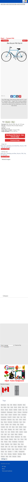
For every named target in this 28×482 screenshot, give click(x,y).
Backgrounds (21, 4)
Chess (15, 412)
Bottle (19, 407)
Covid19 (9, 417)
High (24, 429)
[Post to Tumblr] (17, 96)
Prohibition (14, 441)
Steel (24, 449)
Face (24, 422)
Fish (10, 424)
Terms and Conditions (7, 471)
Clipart (3, 38)
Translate (6, 347)
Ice (6, 432)
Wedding (20, 454)
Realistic (7, 444)
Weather (15, 454)
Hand (5, 429)
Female (6, 424)
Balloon (15, 405)
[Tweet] (14, 96)
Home (3, 4)
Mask (16, 434)
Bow (23, 407)
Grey (2, 429)
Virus (5, 454)
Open (2, 439)
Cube (18, 417)
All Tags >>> (4, 459)
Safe (6, 446)
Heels (20, 429)
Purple (2, 444)
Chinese (19, 412)
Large (25, 432)
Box (26, 407)
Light (5, 434)
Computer (24, 414)
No (21, 437)
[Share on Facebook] (11, 96)
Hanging (10, 429)
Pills (26, 439)
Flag (18, 424)
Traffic (16, 451)
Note (25, 437)
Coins (19, 414)
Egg (2, 422)
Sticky (2, 451)
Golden (20, 427)
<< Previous (4, 40)
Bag (8, 405)
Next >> (25, 40)
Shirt (12, 446)
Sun (6, 451)
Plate (10, 441)
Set (9, 446)
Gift (10, 427)
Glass (13, 427)
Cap (23, 409)
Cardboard (3, 412)
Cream (14, 417)
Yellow (19, 456)
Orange (6, 439)
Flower (21, 424)
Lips (9, 434)
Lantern (21, 432)
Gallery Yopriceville (11, 4)
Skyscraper (3, 449)
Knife (17, 432)
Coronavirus (3, 417)
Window (3, 456)
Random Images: (5, 384)
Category (4, 296)
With (10, 456)
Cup (21, 417)
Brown (6, 409)
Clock (2, 414)
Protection (20, 441)
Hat (13, 429)
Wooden (14, 456)
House (2, 432)
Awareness (3, 405)
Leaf (2, 434)
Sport (21, 449)
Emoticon (10, 422)
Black (5, 407)
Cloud (6, 414)
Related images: (6, 159)
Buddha (15, 409)
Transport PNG (10, 38)
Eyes (20, 422)
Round (2, 446)
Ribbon (15, 444)
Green (24, 427)
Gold (17, 427)
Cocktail (15, 414)
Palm (15, 439)
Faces (2, 424)
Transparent (21, 451)
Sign (16, 446)
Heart (17, 429)
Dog (14, 419)
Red (11, 444)
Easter (24, 419)
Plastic (5, 441)
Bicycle (8, 122)
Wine (7, 456)
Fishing (14, 424)
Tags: (3, 401)
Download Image (15, 140)
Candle (19, 409)
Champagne (9, 412)
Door (17, 419)
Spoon (16, 449)
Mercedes (3, 437)
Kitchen (13, 432)
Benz (24, 405)
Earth (20, 419)
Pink (2, 441)
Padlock (11, 439)
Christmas (25, 412)
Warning (9, 454)
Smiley (9, 449)
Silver (25, 446)
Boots (15, 407)
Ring (19, 444)
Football (3, 427)
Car (26, 409)
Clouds (10, 414)
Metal (8, 437)
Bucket (10, 409)
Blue (13, 122)
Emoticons (15, 422)
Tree (2, 454)
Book (12, 407)
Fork (7, 427)
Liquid (12, 434)
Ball (11, 405)
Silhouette (20, 446)
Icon (9, 432)
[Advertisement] (14, 21)
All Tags (4, 466)
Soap (13, 449)
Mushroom (17, 437)
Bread (2, 409)
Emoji (5, 422)
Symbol (9, 451)
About (3, 468)
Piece (22, 439)
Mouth (12, 437)
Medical (20, 434)
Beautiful (20, 405)
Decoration (3, 419)
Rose (22, 444)
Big (1, 407)
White (24, 454)
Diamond (9, 419)
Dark (24, 417)
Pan (18, 439)
